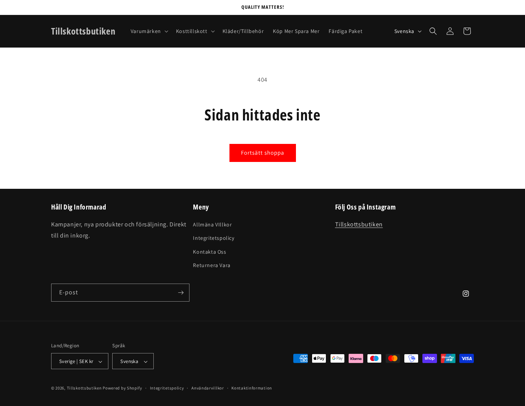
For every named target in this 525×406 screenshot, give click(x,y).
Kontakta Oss (209, 251)
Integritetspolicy (213, 238)
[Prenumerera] (180, 293)
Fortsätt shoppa (262, 152)
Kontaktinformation (251, 388)
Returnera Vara (211, 265)
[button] (148, 31)
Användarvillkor (207, 388)
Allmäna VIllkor (212, 224)
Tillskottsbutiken (359, 224)
